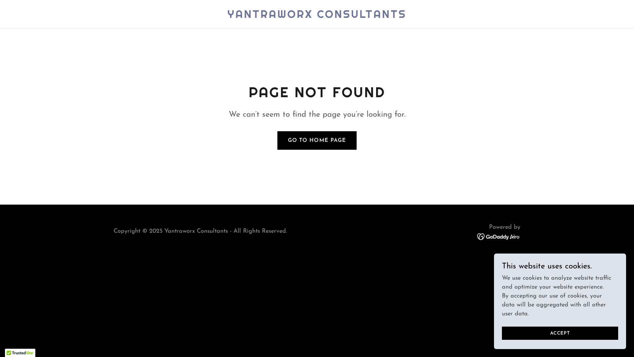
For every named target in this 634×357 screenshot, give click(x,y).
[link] (317, 17)
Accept (560, 333)
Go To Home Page (317, 140)
